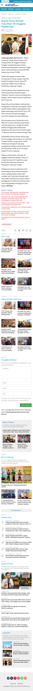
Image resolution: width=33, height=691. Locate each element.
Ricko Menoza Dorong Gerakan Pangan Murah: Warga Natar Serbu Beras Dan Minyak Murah (15, 619)
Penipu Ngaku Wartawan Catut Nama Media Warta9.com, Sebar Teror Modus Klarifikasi (16, 431)
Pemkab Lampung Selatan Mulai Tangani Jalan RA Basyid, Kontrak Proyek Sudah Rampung (15, 594)
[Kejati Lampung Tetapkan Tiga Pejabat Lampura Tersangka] (9, 439)
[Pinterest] (15, 678)
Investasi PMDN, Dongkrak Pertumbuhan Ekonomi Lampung (13, 607)
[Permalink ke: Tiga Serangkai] (2, 30)
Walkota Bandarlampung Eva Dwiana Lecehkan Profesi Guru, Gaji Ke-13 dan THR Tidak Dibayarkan (18, 523)
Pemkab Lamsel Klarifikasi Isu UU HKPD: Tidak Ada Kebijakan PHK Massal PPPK (15, 203)
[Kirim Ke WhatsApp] (30, 230)
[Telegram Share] (26, 230)
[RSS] (25, 678)
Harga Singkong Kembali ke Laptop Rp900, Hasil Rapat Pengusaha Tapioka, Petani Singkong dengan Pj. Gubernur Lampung (18, 536)
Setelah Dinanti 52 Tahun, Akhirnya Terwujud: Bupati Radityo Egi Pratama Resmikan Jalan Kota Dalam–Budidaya (15, 213)
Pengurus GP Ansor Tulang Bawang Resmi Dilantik (14, 486)
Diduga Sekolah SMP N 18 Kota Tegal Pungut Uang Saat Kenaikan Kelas (17, 550)
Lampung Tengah (6, 18)
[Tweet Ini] (19, 230)
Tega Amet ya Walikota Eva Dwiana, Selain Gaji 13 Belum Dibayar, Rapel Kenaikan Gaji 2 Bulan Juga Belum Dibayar (19, 543)
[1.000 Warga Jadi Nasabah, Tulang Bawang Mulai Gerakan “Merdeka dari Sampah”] (8, 242)
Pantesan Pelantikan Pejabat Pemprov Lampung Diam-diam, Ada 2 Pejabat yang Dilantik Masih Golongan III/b (18, 529)
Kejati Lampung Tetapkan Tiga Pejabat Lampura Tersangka (8, 446)
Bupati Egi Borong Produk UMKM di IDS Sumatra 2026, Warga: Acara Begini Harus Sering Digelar (16, 600)
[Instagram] (18, 678)
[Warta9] (11, 5)
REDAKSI (20, 683)
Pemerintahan (16, 18)
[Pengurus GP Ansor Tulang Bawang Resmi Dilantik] (16, 474)
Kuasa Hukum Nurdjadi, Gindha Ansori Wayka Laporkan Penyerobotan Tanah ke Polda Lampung (23, 446)
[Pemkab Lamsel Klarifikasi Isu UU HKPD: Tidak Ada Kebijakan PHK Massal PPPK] (8, 263)
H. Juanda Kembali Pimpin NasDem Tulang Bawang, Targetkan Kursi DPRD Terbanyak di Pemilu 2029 (8, 502)
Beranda (13, 683)
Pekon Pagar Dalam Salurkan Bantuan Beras (15, 613)
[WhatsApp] (21, 678)
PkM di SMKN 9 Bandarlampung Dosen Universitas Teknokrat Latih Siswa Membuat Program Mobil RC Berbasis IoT (18, 556)
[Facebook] (8, 678)
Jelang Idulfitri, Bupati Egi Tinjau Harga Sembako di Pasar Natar (16, 208)
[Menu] (2, 5)
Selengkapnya (15, 510)
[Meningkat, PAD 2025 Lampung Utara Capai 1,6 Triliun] (25, 281)
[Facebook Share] (15, 230)
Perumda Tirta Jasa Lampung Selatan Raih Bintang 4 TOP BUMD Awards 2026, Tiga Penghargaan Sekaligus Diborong (14, 198)
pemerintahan (6, 224)
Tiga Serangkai (8, 30)
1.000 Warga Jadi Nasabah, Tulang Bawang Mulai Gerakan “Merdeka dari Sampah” (14, 193)
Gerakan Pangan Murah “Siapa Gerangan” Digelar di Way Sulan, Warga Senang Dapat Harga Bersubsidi (14, 625)
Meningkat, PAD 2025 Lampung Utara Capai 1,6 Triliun (15, 218)
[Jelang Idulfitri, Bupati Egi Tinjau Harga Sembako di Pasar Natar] (25, 262)
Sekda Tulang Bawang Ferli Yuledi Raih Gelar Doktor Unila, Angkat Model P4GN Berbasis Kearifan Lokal (21, 661)
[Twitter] (11, 678)
